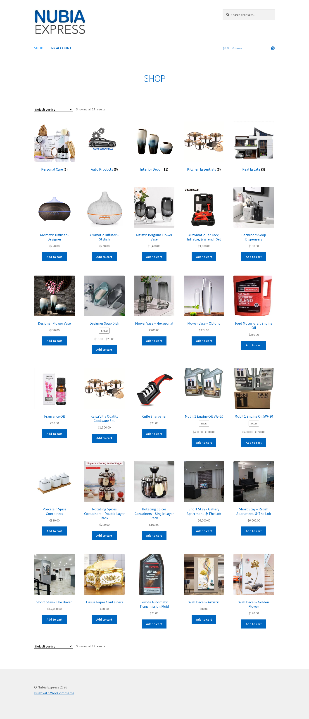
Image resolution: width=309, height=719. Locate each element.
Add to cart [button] (54, 257)
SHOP (38, 48)
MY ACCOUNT (61, 48)
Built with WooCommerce (54, 693)
